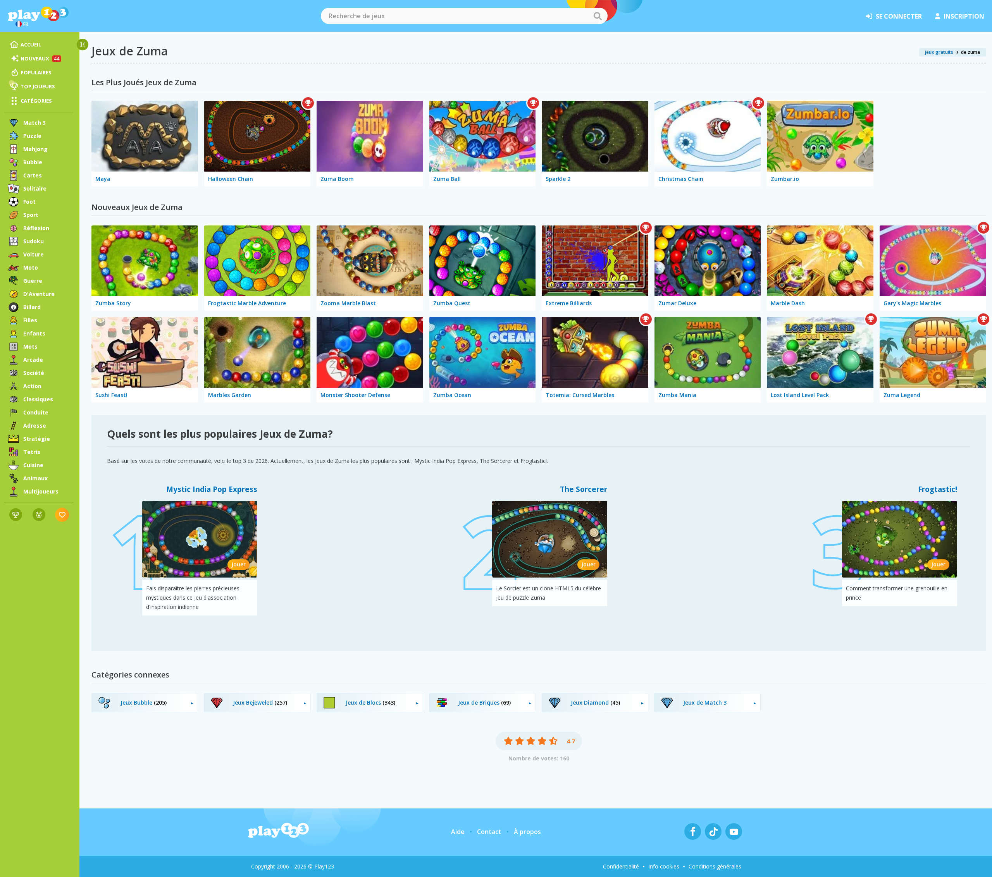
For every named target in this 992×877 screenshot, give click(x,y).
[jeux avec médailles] (39, 514)
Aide (458, 831)
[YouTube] (733, 831)
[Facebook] (692, 831)
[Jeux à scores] (15, 514)
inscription (964, 16)
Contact (489, 831)
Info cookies (663, 866)
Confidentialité (621, 866)
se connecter (899, 16)
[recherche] (597, 16)
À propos (527, 831)
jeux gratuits (939, 52)
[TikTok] (713, 831)
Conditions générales (715, 866)
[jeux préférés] (62, 514)
